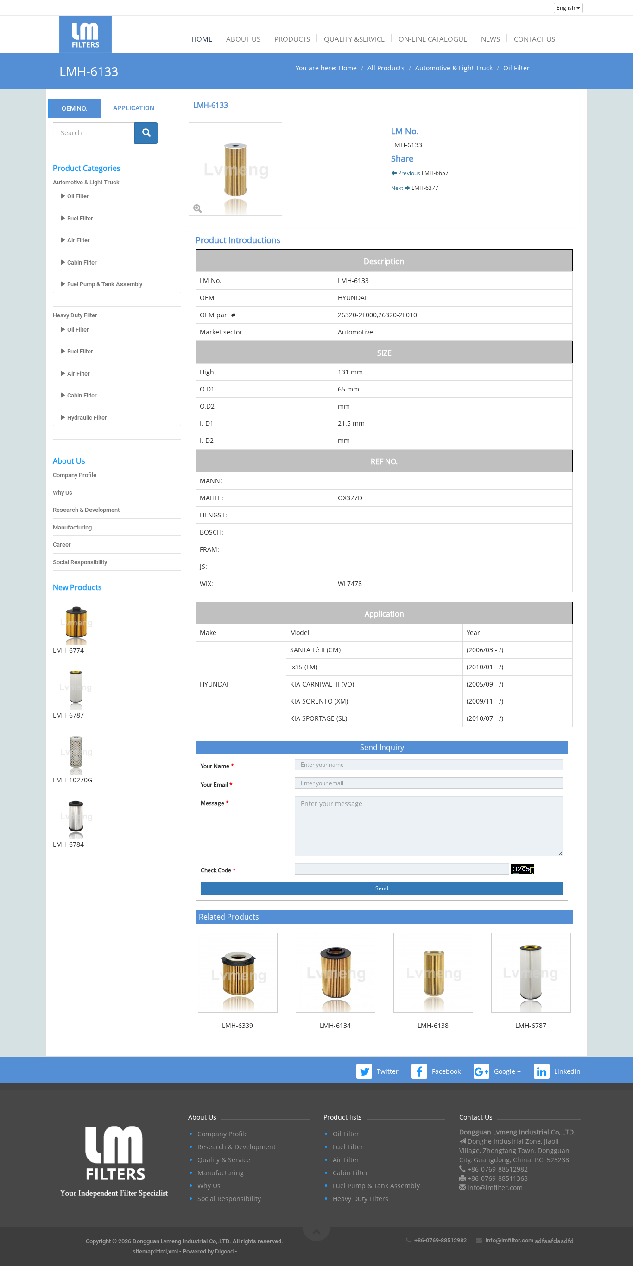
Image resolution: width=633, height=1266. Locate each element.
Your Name (217, 766)
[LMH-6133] (283, 169)
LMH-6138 (433, 1025)
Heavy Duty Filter (75, 315)
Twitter (388, 1071)
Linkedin (567, 1071)
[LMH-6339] (237, 973)
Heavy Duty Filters (360, 1198)
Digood (224, 1251)
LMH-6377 (424, 188)
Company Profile (74, 475)
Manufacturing (72, 527)
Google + (507, 1071)
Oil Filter (516, 67)
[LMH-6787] (117, 687)
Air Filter (78, 240)
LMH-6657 (435, 173)
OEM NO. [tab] (75, 108)
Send (381, 888)
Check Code (218, 870)
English (566, 8)
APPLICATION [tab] (133, 108)
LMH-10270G (72, 779)
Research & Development (86, 509)
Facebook (446, 1071)
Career (62, 544)
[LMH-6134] (335, 973)
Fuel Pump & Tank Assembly (104, 284)
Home (348, 67)
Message (215, 803)
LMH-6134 (335, 1025)
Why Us (62, 492)
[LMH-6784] (117, 816)
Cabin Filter (81, 262)
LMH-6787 (68, 715)
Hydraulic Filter (86, 417)
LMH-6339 (237, 1025)
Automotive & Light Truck (454, 67)
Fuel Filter (79, 218)
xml (173, 1251)
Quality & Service (223, 1159)
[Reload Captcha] (522, 869)
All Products (386, 67)
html (161, 1251)
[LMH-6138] (433, 973)
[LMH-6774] (117, 622)
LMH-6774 (68, 650)
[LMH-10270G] (117, 752)
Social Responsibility (80, 562)
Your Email (217, 784)
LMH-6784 (68, 844)
